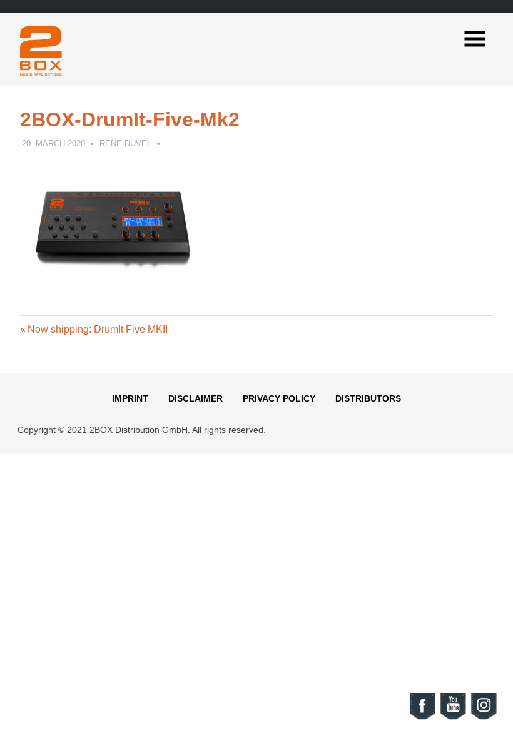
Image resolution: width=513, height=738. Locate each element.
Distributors (368, 398)
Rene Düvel (125, 143)
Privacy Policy (279, 398)
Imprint (130, 398)
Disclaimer (195, 398)
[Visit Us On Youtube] (452, 717)
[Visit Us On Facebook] (422, 717)
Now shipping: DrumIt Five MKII (97, 329)
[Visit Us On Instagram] (483, 717)
